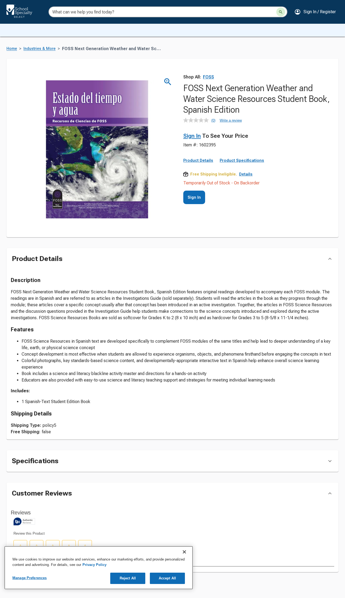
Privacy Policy (94, 565)
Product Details (198, 160)
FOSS (208, 77)
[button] (315, 12)
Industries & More (39, 48)
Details (246, 174)
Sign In (192, 136)
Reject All (128, 578)
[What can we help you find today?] (280, 12)
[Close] (184, 552)
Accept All (167, 578)
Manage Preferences (29, 578)
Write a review (231, 120)
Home (11, 48)
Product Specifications (242, 160)
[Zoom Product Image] (168, 82)
